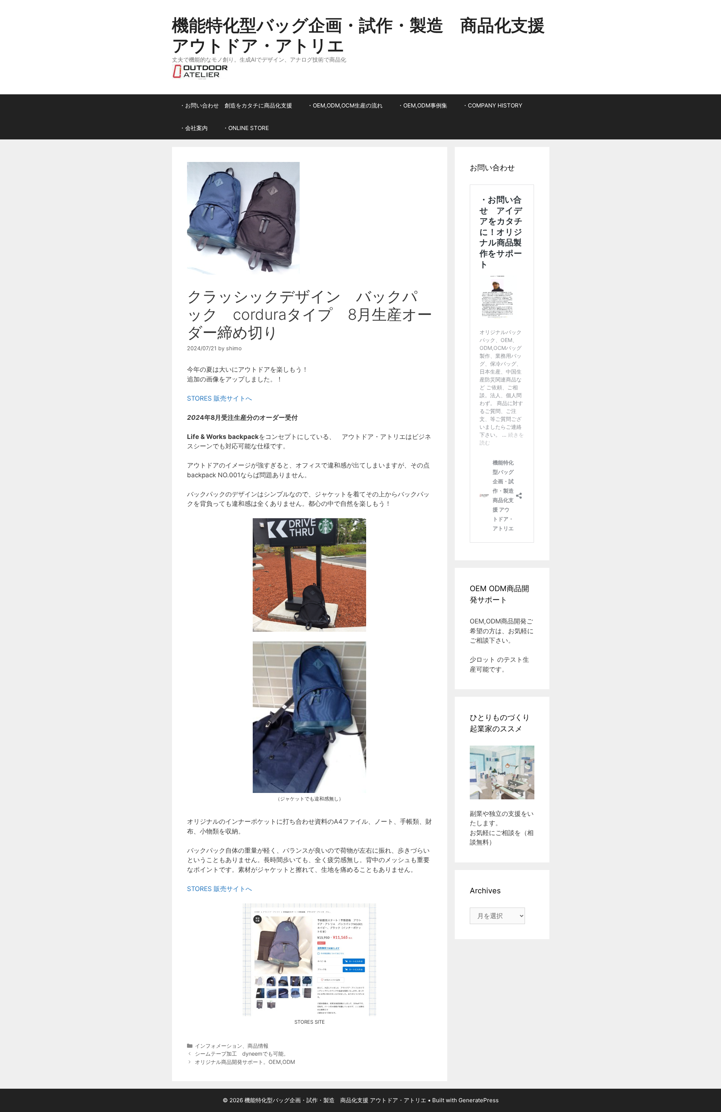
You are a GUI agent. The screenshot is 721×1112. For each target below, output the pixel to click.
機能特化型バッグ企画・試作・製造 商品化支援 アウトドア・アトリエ (358, 35)
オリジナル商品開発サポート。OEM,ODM (245, 1062)
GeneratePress (479, 1100)
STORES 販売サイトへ (219, 398)
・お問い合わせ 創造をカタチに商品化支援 (235, 105)
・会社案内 (193, 128)
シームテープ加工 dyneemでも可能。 (242, 1053)
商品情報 (257, 1045)
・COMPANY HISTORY (492, 105)
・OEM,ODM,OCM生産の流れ (345, 105)
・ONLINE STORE (246, 128)
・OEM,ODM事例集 (422, 105)
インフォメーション (218, 1045)
